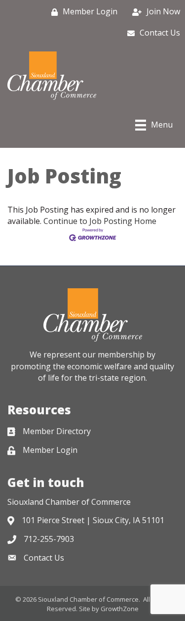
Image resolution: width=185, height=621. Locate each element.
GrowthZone (120, 608)
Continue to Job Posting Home (99, 221)
